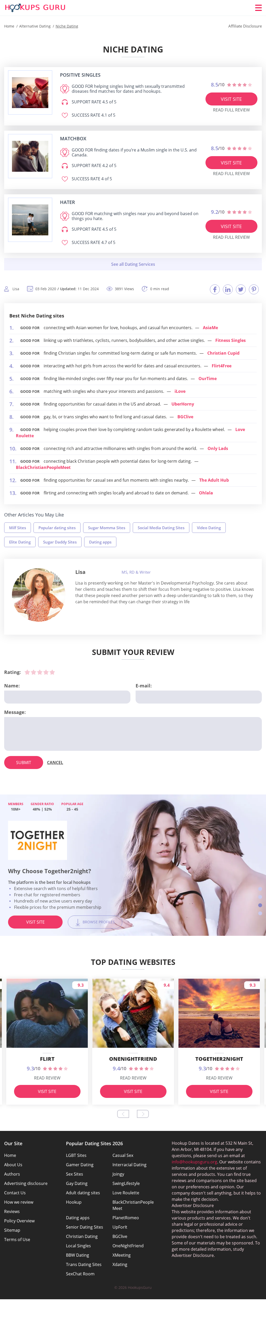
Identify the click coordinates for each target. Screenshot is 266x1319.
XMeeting (121, 1255)
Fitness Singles (230, 340)
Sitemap (12, 1230)
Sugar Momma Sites (106, 527)
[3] (40, 672)
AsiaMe (210, 327)
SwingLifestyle (126, 1183)
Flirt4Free (221, 366)
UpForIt (119, 1227)
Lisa (80, 571)
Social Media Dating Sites (161, 527)
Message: (15, 712)
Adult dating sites (83, 1193)
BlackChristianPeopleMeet (43, 467)
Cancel (55, 762)
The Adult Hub (214, 480)
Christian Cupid (223, 353)
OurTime (207, 378)
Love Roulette (125, 1193)
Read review (47, 1078)
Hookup (74, 1202)
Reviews (12, 1211)
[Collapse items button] (133, 264)
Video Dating (209, 527)
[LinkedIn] (228, 289)
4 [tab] (260, 913)
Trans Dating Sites (84, 1264)
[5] (52, 672)
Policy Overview (19, 1221)
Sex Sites (74, 1174)
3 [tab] (260, 905)
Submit (23, 762)
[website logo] (30, 92)
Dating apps (100, 542)
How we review (18, 1202)
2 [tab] (260, 897)
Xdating (119, 1264)
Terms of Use (17, 1239)
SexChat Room (80, 1274)
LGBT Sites (76, 1155)
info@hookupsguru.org (194, 1162)
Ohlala (206, 493)
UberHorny (182, 404)
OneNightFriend (128, 1246)
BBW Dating (77, 1255)
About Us (13, 1165)
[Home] (35, 7)
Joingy (118, 1174)
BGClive (185, 417)
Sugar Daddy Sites (60, 542)
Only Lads (218, 448)
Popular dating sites (57, 527)
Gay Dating (77, 1183)
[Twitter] (241, 289)
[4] (46, 672)
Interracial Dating (129, 1165)
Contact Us (15, 1193)
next (143, 1114)
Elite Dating (20, 542)
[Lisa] (38, 595)
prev (123, 1114)
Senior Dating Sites (84, 1227)
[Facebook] (215, 289)
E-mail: (144, 685)
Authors (12, 1174)
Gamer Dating (80, 1165)
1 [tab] (260, 889)
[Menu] (258, 8)
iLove (180, 391)
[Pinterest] (254, 289)
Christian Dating (82, 1236)
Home (10, 1155)
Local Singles (78, 1246)
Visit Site (231, 99)
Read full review (231, 110)
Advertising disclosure (26, 1183)
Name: (12, 685)
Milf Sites (17, 527)
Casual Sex (122, 1155)
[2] (33, 672)
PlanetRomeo (125, 1218)
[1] (27, 672)
